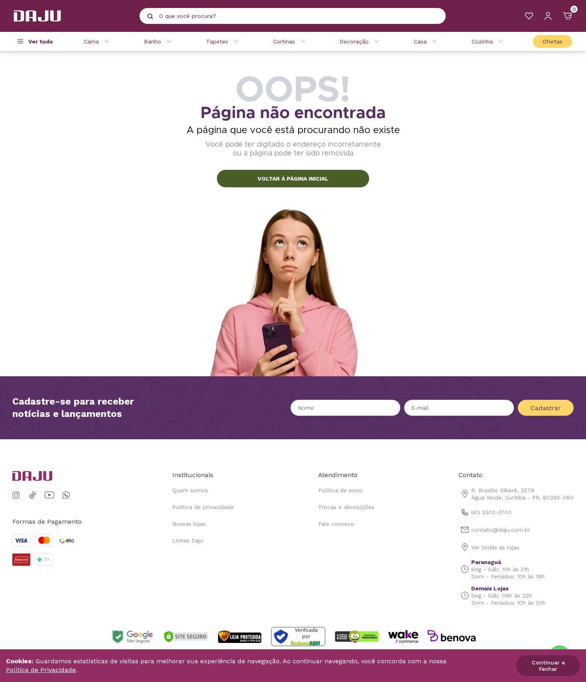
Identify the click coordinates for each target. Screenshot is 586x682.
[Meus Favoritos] (529, 16)
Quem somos (190, 490)
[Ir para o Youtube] (49, 495)
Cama (91, 41)
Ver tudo (40, 41)
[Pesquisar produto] (150, 16)
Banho (152, 41)
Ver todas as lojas (495, 547)
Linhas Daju (187, 540)
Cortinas (284, 41)
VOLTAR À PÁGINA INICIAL (293, 178)
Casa (420, 41)
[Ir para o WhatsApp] (66, 495)
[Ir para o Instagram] (17, 495)
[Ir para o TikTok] (32, 495)
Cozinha (482, 41)
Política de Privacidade (41, 670)
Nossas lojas (189, 524)
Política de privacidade (203, 507)
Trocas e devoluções (346, 507)
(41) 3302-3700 (491, 512)
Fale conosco (336, 524)
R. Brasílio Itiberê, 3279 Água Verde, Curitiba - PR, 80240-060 (522, 494)
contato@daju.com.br (500, 530)
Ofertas (552, 41)
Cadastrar (546, 408)
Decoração (354, 41)
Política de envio (340, 490)
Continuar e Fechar (548, 665)
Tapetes (217, 41)
